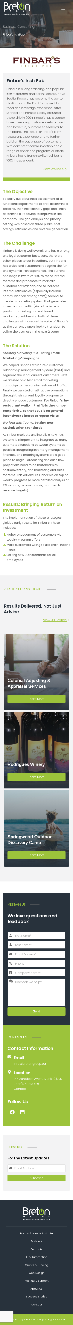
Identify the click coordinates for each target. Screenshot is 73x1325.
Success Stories (36, 1296)
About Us (36, 1289)
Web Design (37, 1273)
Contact (36, 1304)
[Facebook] (12, 1112)
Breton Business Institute (36, 1233)
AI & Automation (36, 1257)
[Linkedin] (22, 1112)
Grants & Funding (36, 1265)
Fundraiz (36, 1249)
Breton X (36, 1241)
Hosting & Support (37, 1281)
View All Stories (55, 620)
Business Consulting (18, 26)
